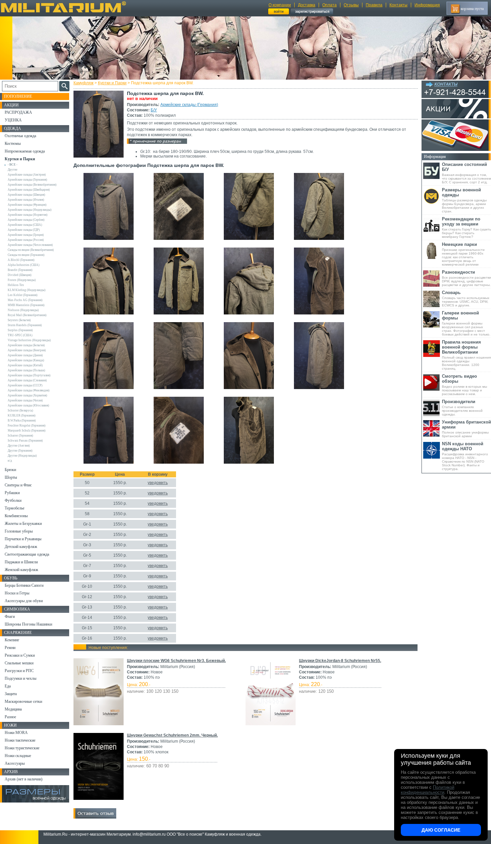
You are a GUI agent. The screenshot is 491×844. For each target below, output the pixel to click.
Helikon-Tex (16, 285)
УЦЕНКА (13, 120)
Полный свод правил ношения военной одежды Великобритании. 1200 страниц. (466, 355)
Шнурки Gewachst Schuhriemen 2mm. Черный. (172, 735)
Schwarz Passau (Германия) (25, 440)
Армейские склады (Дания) (25, 355)
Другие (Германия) (20, 450)
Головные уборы (19, 531)
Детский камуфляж (21, 546)
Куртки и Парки (112, 83)
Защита (11, 693)
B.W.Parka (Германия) (22, 420)
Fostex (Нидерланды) (22, 280)
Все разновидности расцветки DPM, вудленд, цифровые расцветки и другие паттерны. (466, 278)
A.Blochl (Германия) (21, 260)
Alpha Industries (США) (23, 265)
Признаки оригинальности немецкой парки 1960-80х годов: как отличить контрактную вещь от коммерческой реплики (463, 254)
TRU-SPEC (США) (20, 335)
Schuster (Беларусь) (20, 410)
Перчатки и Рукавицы (23, 539)
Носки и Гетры (17, 593)
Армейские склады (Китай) (25, 365)
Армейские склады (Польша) (26, 370)
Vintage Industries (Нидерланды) (29, 340)
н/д (10, 460)
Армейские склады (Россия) (26, 240)
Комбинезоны (16, 515)
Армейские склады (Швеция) (26, 194)
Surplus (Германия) (20, 330)
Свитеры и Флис (18, 485)
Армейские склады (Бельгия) (26, 345)
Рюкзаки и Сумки (20, 655)
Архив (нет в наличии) (23, 779)
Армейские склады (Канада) (26, 360)
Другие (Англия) (19, 445)
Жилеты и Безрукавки (23, 523)
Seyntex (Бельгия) (19, 320)
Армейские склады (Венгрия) (27, 350)
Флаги (10, 616)
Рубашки (12, 492)
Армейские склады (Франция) (27, 204)
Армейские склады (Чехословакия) (30, 245)
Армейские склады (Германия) (189, 104)
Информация (427, 5)
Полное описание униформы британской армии (466, 428)
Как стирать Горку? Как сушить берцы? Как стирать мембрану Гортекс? (466, 227)
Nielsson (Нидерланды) (23, 310)
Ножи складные (18, 755)
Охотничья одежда (20, 135)
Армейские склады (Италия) (26, 199)
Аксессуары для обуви (24, 600)
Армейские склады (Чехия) (25, 400)
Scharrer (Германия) (20, 435)
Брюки (10, 469)
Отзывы (351, 5)
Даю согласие (441, 830)
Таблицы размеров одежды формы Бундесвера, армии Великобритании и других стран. (464, 200)
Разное (10, 717)
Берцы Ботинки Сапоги (24, 585)
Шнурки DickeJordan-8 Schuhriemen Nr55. (340, 660)
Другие (12, 169)
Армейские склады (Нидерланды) (29, 209)
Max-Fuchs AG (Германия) (25, 300)
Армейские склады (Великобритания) (32, 184)
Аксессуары (15, 763)
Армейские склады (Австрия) (27, 174)
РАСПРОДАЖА (18, 112)
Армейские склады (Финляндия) (28, 390)
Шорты (11, 477)
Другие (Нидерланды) (22, 455)
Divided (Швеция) (19, 275)
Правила (374, 5)
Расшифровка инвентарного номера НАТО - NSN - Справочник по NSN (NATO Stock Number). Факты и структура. (465, 456)
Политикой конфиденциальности (427, 790)
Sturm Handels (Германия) (25, 325)
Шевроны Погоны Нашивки (28, 624)
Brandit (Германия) (20, 270)
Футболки (13, 500)
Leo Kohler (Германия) (22, 295)
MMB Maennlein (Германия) (26, 305)
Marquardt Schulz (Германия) (26, 430)
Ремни (10, 647)
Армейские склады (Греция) (26, 235)
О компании (280, 5)
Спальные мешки (19, 663)
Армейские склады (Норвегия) (27, 214)
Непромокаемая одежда (25, 151)
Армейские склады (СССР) (25, 385)
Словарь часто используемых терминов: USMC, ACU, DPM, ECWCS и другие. (465, 298)
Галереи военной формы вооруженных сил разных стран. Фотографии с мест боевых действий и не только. (466, 323)
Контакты (398, 5)
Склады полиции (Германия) (26, 255)
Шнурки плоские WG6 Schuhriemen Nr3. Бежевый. (176, 660)
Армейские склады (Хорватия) (27, 395)
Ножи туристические (22, 748)
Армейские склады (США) (25, 224)
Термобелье (14, 508)
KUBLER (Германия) (21, 415)
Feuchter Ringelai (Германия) (26, 425)
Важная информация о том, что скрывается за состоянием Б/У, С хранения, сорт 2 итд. (466, 173)
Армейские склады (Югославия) (28, 405)
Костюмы (13, 143)
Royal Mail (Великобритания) (27, 315)
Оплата (329, 5)
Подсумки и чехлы (20, 678)
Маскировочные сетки (23, 701)
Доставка (306, 5)
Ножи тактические (20, 740)
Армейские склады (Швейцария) (29, 189)
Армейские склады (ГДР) (24, 229)
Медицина (13, 709)
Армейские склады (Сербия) (26, 219)
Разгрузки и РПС (19, 670)
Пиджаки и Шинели (21, 562)
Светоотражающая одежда (27, 554)
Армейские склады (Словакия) (27, 380)
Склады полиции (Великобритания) (31, 250)
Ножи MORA (16, 732)
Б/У (154, 110)
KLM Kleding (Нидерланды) (26, 290)
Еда (8, 686)
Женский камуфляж (21, 569)
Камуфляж (83, 83)
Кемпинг (12, 640)
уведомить (158, 482)
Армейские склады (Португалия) (29, 375)
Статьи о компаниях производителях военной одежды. (462, 407)
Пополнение (18, 96)
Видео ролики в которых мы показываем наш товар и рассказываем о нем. (464, 385)
